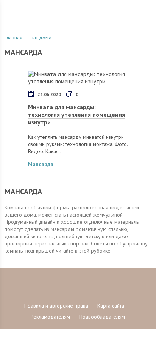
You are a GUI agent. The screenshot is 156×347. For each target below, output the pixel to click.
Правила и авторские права (56, 305)
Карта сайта (110, 305)
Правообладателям (102, 316)
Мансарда (40, 164)
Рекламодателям (50, 316)
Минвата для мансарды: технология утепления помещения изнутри (76, 114)
